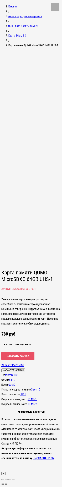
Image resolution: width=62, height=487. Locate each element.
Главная (12, 6)
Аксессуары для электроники (25, 16)
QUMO (11, 384)
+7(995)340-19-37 (43, 458)
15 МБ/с (32, 399)
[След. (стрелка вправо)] (6, 484)
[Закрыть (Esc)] (2, 479)
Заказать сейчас (18, 355)
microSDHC (11, 375)
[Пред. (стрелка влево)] (2, 484)
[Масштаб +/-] (13, 479)
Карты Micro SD (17, 35)
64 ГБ (12, 379)
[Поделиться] (6, 479)
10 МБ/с (32, 404)
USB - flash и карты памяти (23, 26)
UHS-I (23, 394)
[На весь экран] (9, 479)
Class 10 (35, 389)
